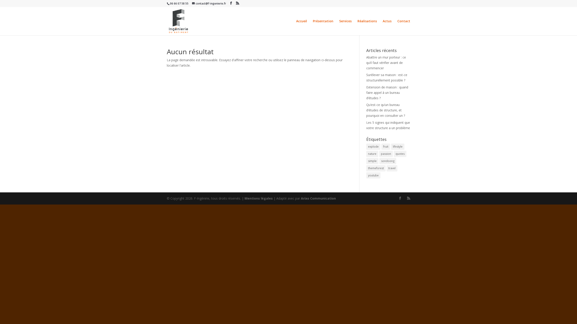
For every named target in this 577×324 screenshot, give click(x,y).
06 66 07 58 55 (179, 3)
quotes (400, 154)
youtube (373, 175)
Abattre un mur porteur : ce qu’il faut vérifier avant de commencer (386, 62)
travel (392, 168)
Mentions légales (259, 198)
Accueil (301, 21)
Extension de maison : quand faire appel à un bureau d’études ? (387, 92)
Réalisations (367, 21)
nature (372, 154)
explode (373, 146)
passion (386, 154)
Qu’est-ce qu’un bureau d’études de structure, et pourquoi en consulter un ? (385, 110)
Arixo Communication (318, 198)
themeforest (376, 168)
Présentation (323, 21)
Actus (387, 21)
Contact (403, 21)
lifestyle (398, 146)
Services (345, 21)
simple (372, 161)
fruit (385, 146)
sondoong (387, 161)
